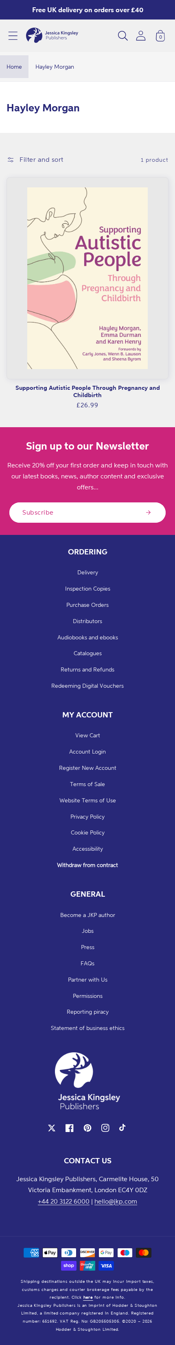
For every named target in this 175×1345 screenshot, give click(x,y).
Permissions (88, 995)
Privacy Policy (87, 816)
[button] (13, 35)
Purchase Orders (87, 604)
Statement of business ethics (88, 1027)
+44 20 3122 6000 (64, 1201)
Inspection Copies (87, 588)
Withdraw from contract (87, 864)
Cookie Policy (88, 832)
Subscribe (38, 512)
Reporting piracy (88, 1011)
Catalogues (88, 653)
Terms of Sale (87, 783)
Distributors (87, 620)
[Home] (52, 36)
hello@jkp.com (115, 1201)
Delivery (87, 572)
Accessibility (87, 848)
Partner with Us (87, 979)
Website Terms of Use (87, 800)
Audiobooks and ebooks (87, 637)
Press (87, 946)
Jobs (88, 930)
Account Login (87, 751)
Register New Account (87, 767)
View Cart (87, 735)
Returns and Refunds (87, 669)
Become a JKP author (87, 914)
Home (14, 66)
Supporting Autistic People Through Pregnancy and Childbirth (87, 391)
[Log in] (141, 35)
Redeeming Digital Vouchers (87, 685)
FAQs (87, 963)
